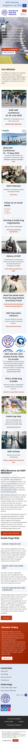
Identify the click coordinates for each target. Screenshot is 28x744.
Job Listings (4, 674)
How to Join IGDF (6, 677)
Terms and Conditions (14, 719)
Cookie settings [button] (6, 740)
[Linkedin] (5, 709)
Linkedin (6, 211)
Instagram (7, 213)
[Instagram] (8, 709)
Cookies (21, 721)
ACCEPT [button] (15, 740)
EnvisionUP (18, 725)
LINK (20, 581)
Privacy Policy (9, 721)
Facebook (7, 209)
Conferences (5, 680)
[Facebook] (2, 709)
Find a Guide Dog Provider (9, 687)
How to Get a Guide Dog (8, 690)
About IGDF (4, 671)
